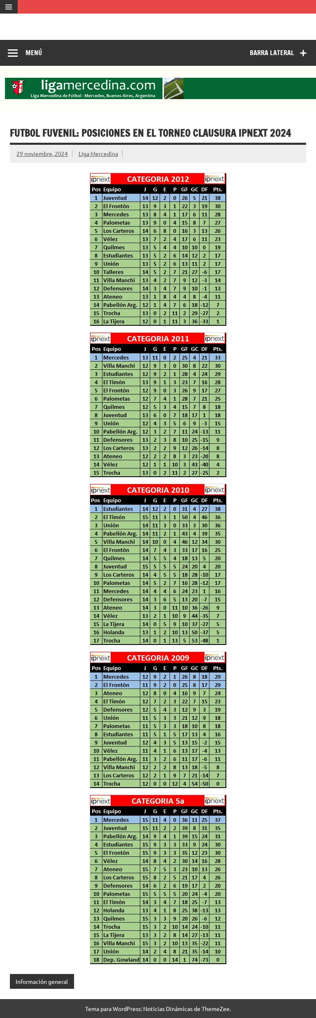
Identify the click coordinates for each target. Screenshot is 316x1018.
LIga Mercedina (98, 153)
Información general (42, 981)
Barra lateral (272, 52)
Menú (34, 52)
